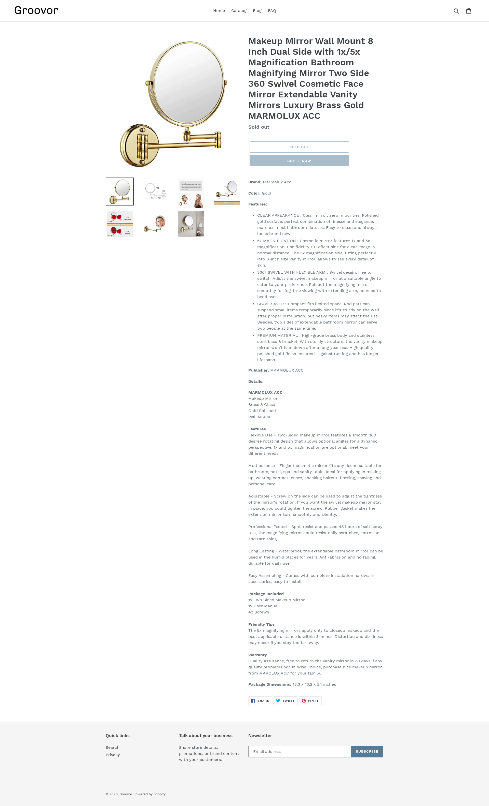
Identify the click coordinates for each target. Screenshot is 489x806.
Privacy (113, 754)
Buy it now (299, 161)
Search (112, 747)
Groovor (125, 794)
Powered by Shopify (149, 794)
